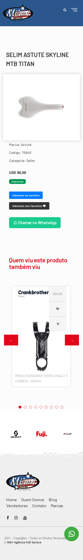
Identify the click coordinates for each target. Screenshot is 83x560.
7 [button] (51, 407)
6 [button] (46, 407)
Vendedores (17, 505)
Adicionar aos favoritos (27, 206)
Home (11, 499)
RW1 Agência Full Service (24, 542)
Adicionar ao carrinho (25, 195)
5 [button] (40, 407)
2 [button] (25, 407)
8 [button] (56, 407)
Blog (53, 499)
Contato (39, 505)
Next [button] (72, 340)
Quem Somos (32, 499)
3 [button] (30, 407)
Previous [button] (11, 340)
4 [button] (35, 407)
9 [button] (61, 407)
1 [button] (20, 407)
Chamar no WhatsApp (37, 222)
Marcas (57, 505)
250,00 (57, 294)
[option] (41, 107)
